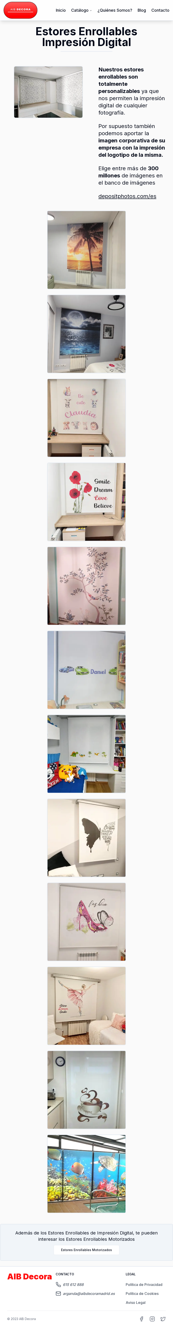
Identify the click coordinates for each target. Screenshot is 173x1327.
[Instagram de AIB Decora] (152, 1319)
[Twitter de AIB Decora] (163, 1319)
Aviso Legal (136, 1302)
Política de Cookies (142, 1293)
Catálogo (80, 10)
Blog (142, 10)
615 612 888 (73, 1284)
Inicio (61, 10)
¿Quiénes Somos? (115, 10)
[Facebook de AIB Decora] (141, 1319)
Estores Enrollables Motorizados (86, 1250)
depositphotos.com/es (127, 196)
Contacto (160, 10)
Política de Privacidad (144, 1284)
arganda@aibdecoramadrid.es (89, 1293)
